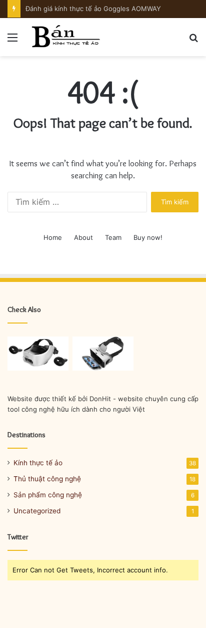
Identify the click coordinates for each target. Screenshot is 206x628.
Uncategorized (37, 511)
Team (113, 237)
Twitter (18, 536)
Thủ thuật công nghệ (47, 479)
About (83, 237)
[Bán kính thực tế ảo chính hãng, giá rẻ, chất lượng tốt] (65, 37)
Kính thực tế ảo (38, 463)
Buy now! (148, 237)
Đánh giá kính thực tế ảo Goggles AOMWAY (93, 9)
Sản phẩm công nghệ (48, 495)
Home (53, 237)
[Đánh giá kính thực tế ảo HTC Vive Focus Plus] (38, 354)
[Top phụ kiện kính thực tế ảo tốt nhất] (103, 354)
